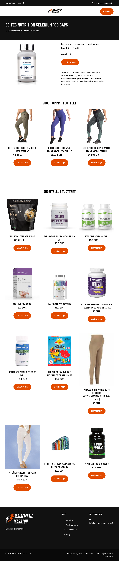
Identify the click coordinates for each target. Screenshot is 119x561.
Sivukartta (108, 556)
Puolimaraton (72, 525)
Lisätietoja (70, 62)
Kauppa (106, 11)
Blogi (68, 534)
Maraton (69, 520)
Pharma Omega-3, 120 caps (97, 463)
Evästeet (90, 553)
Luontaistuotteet (31, 30)
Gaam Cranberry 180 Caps (96, 236)
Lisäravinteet (14, 30)
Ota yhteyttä (78, 553)
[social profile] (23, 3)
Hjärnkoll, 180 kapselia (59, 304)
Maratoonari (71, 529)
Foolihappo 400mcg (22, 304)
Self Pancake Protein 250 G (22, 236)
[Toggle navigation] (8, 11)
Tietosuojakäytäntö (104, 553)
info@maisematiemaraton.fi (101, 3)
